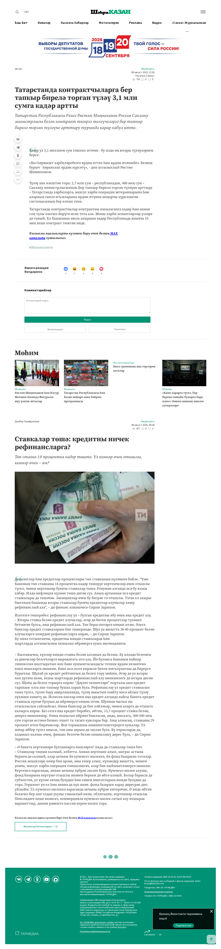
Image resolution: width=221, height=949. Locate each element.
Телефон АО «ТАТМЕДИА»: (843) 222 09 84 (162, 896)
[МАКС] (55, 879)
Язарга (87, 319)
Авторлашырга (55, 329)
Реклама (135, 23)
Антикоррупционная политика (158, 892)
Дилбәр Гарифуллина (27, 421)
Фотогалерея (109, 23)
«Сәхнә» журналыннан (189, 23)
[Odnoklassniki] (37, 879)
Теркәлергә (120, 329)
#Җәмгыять (148, 69)
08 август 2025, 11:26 (143, 72)
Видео (157, 23)
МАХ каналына (87, 817)
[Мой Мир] (18, 171)
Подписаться (183, 925)
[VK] (18, 879)
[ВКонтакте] (18, 139)
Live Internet (149, 934)
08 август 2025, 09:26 (143, 425)
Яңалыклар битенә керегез (37, 826)
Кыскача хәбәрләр (75, 23)
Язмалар (44, 23)
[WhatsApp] (18, 163)
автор (18, 69)
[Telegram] (18, 147)
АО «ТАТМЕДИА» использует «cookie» (97, 922)
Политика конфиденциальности (95, 931)
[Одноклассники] (18, 155)
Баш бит (21, 23)
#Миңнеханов (41, 247)
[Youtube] (46, 879)
